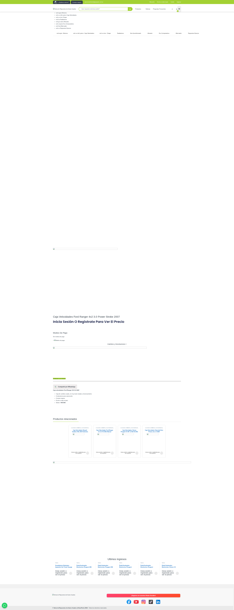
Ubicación (151, 2)
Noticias (148, 9)
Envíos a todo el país (162, 2)
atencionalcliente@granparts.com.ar (94, 2)
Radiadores (63, 19)
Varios (56, 562)
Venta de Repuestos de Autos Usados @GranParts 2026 (71, 608)
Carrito (172, 2)
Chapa (65, 17)
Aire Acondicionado (135, 33)
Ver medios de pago (58, 336)
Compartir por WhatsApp (66, 387)
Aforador (66, 21)
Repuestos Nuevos (65, 28)
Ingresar (179, 2)
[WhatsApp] (4, 605)
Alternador (64, 26)
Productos (138, 9)
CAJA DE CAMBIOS (76, 427)
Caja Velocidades (71, 15)
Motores (64, 13)
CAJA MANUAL (85, 427)
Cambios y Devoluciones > (117, 344)
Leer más (87, 453)
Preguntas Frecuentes (159, 9)
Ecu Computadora (68, 24)
